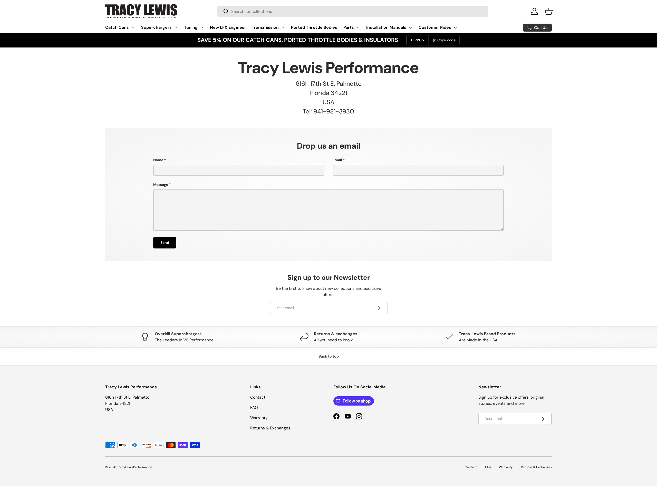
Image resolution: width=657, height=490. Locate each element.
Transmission (265, 27)
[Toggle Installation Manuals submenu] (410, 27)
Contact (257, 397)
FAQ (254, 407)
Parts (348, 27)
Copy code (446, 40)
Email (337, 160)
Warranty (259, 417)
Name (158, 160)
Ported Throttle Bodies (314, 27)
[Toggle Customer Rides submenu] (455, 27)
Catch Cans (117, 27)
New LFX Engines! (228, 27)
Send (164, 242)
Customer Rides (435, 27)
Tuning (191, 27)
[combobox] (352, 11)
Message (160, 184)
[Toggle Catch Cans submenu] (133, 27)
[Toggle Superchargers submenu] (176, 27)
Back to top (328, 356)
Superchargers (156, 27)
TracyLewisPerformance (134, 467)
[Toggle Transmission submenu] (283, 27)
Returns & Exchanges (270, 428)
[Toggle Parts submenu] (358, 27)
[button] (548, 11)
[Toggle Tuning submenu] (202, 27)
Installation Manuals (386, 27)
